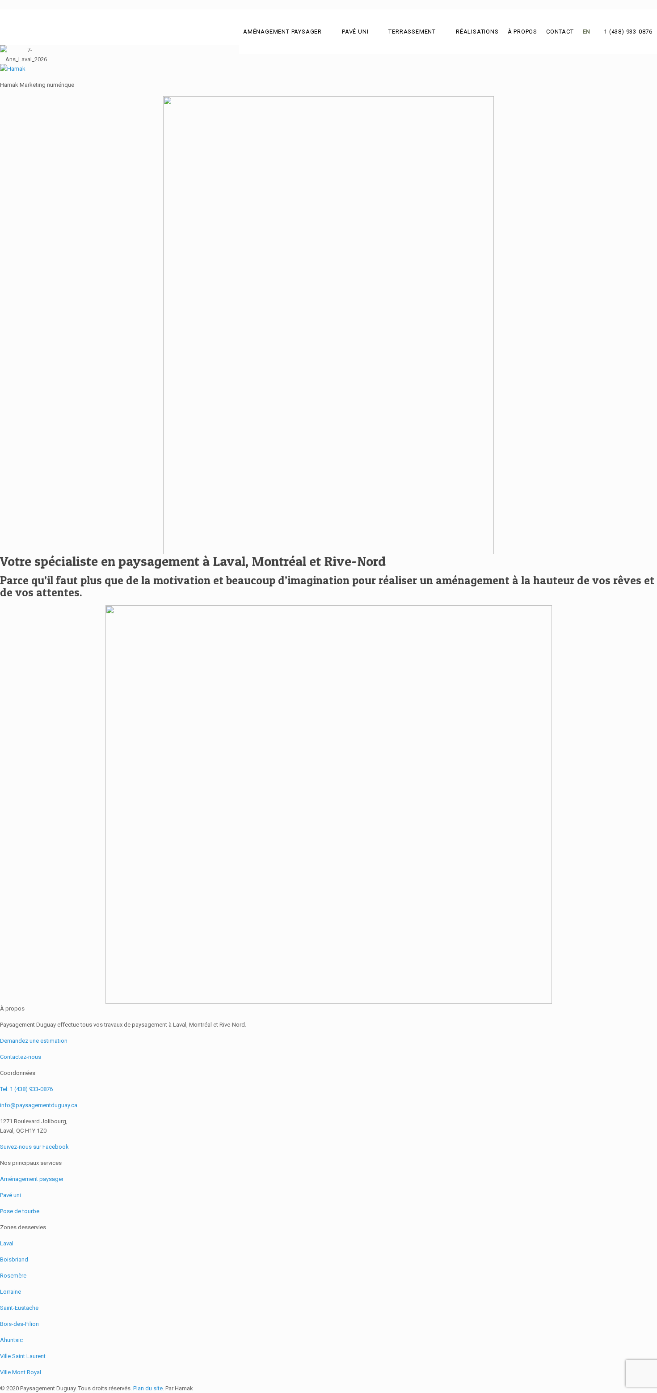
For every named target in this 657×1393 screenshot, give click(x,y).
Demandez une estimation (33, 1040)
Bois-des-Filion (19, 1324)
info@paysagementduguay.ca (38, 1105)
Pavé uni (10, 1195)
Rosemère (13, 1275)
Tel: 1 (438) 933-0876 (26, 1089)
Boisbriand (14, 1259)
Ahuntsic (11, 1340)
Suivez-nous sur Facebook (34, 1146)
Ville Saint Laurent (23, 1356)
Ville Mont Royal (20, 1372)
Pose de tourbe (19, 1211)
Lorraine (10, 1291)
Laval (6, 1243)
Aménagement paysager (31, 1179)
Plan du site (148, 1388)
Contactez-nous (20, 1056)
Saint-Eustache (19, 1307)
